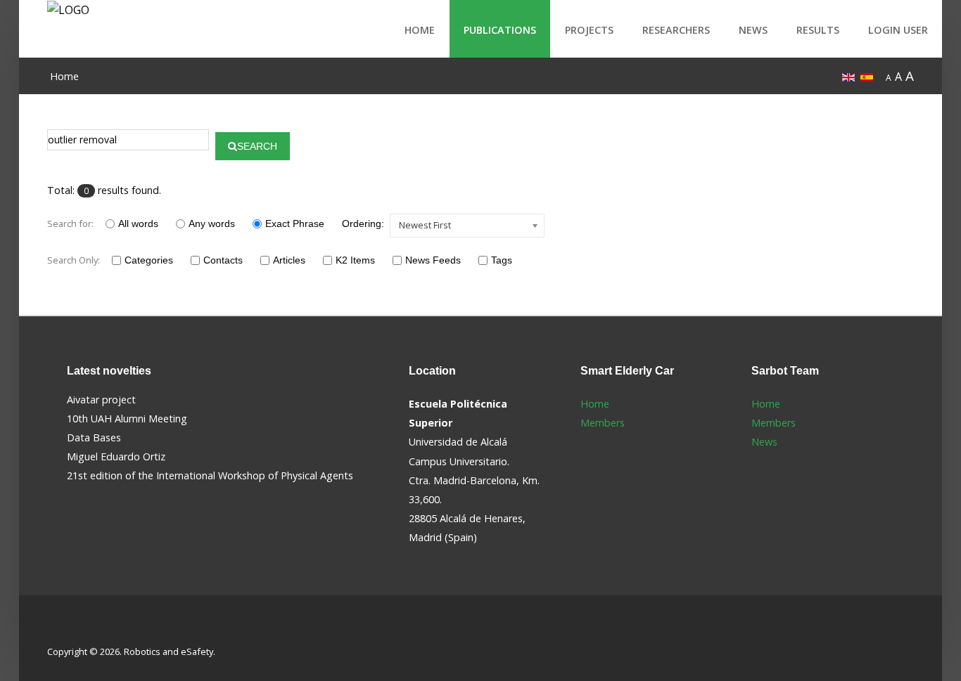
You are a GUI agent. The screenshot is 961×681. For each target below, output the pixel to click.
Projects (589, 30)
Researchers (676, 30)
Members (602, 422)
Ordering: (363, 223)
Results (817, 30)
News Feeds (433, 260)
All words (138, 223)
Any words (212, 223)
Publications (500, 30)
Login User (898, 30)
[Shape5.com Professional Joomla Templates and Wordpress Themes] (77, 629)
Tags (501, 260)
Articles (289, 260)
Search (257, 146)
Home (420, 30)
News (753, 30)
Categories (149, 260)
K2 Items (355, 260)
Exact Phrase (294, 223)
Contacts (223, 260)
